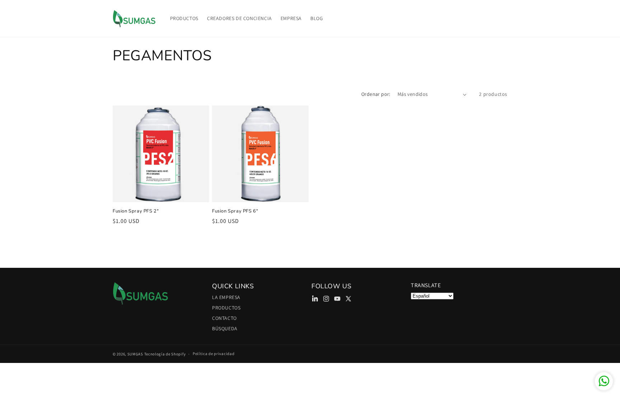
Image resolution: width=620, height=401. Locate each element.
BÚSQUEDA (225, 328)
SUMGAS (135, 353)
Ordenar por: (375, 94)
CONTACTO (224, 318)
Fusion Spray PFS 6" (235, 211)
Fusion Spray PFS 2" (136, 211)
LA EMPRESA (226, 298)
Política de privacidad (213, 353)
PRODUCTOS (226, 307)
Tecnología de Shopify (165, 353)
